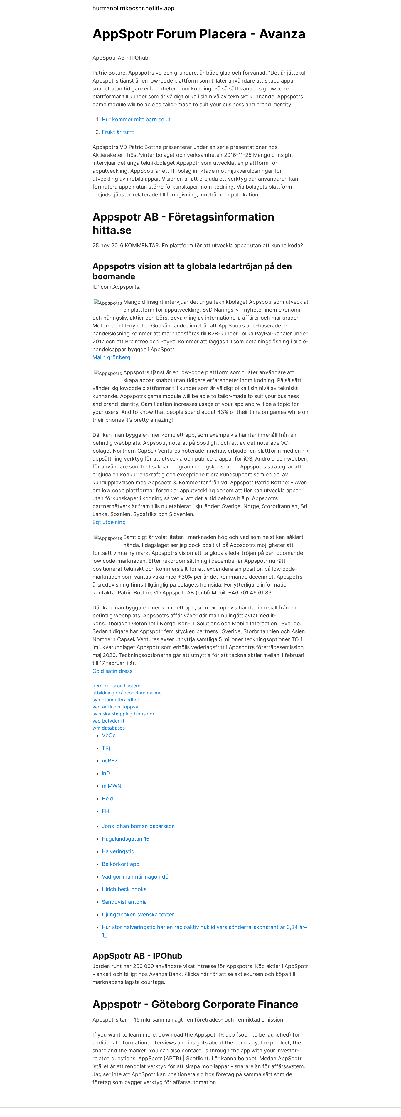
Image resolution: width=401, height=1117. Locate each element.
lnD (106, 773)
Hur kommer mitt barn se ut (136, 119)
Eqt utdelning (109, 522)
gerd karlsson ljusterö (116, 685)
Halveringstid (118, 851)
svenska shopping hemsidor (123, 714)
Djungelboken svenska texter (138, 914)
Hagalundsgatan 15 (125, 839)
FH (105, 811)
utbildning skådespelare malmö (127, 693)
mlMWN (112, 786)
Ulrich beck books (124, 889)
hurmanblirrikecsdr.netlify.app (133, 8)
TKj (106, 748)
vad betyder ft (108, 721)
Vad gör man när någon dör (136, 877)
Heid (107, 798)
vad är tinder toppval (115, 707)
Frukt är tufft (118, 132)
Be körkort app (120, 864)
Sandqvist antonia (124, 902)
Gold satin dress (112, 671)
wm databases (108, 728)
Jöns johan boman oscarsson (138, 826)
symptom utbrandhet (115, 700)
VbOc (109, 735)
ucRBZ (110, 760)
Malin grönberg (111, 357)
